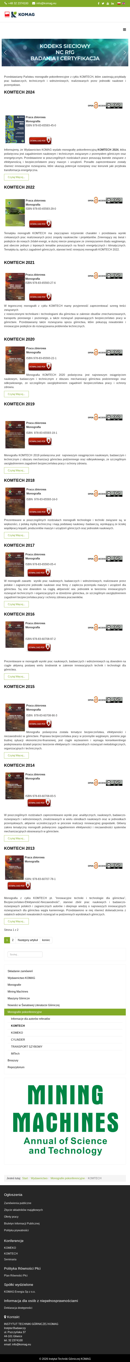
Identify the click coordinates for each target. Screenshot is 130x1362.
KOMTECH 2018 (19, 480)
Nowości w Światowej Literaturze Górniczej (34, 1005)
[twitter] (103, 3)
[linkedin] (112, 3)
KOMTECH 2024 (19, 92)
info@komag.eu (46, 3)
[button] (65, 52)
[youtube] (108, 3)
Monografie (14, 984)
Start (25, 1178)
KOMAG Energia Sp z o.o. (19, 1291)
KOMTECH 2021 (19, 262)
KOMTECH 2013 (19, 848)
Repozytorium (16, 1067)
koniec (46, 940)
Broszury (13, 1060)
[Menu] (124, 29)
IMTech (15, 1053)
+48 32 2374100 (18, 3)
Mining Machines (18, 991)
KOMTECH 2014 (19, 765)
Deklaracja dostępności (18, 1307)
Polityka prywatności (16, 1230)
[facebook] (98, 3)
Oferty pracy (11, 1216)
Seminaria (10, 1259)
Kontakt (13, 1317)
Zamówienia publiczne (17, 1203)
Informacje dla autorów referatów (30, 1018)
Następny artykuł (28, 940)
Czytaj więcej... (16, 177)
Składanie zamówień (20, 971)
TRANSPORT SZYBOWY (26, 1046)
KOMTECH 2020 (19, 339)
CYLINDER (18, 1039)
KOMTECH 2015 (19, 686)
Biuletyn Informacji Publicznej (22, 1223)
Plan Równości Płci (16, 1275)
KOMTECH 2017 (19, 545)
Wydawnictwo (39, 1178)
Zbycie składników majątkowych (23, 1209)
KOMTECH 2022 (19, 187)
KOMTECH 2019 (19, 404)
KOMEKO (17, 1032)
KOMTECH (18, 1025)
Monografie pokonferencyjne (25, 1012)
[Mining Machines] (65, 1120)
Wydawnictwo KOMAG (21, 978)
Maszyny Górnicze (19, 998)
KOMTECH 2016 (19, 614)
